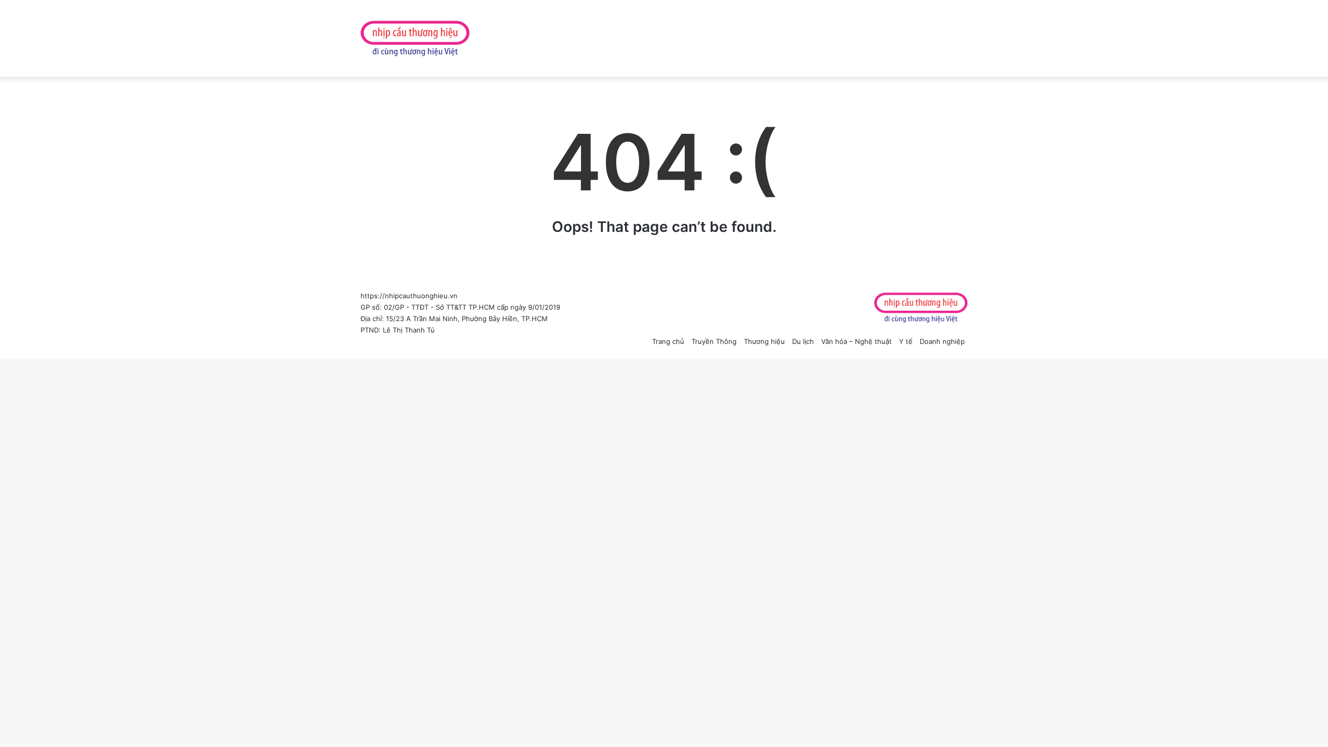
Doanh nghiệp (942, 341)
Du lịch (803, 341)
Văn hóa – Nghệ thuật (856, 341)
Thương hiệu (764, 341)
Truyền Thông (714, 341)
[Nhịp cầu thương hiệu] (415, 38)
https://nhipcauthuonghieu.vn (409, 296)
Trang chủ (668, 341)
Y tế (905, 341)
